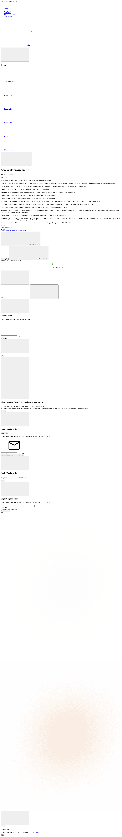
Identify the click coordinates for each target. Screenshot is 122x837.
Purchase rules (8, 95)
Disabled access (13, 1)
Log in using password (7, 455)
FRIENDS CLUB (9, 14)
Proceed (3, 411)
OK (2, 356)
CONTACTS (8, 16)
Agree (2, 826)
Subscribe (4, 338)
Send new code (5, 510)
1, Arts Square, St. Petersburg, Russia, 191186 (14, 230)
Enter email (21, 453)
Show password (7, 479)
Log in (3, 480)
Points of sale (8, 136)
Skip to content (5, 1)
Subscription (4, 259)
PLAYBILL (7, 11)
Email (19, 336)
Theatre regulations (9, 81)
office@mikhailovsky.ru (7, 227)
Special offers (8, 122)
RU (2, 297)
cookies (37, 832)
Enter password (22, 477)
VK (7, 433)
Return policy (8, 109)
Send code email (19, 455)
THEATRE (7, 13)
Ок (2, 835)
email (2, 433)
